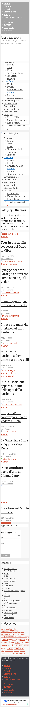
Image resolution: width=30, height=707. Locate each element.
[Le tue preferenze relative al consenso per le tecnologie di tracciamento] (27, 704)
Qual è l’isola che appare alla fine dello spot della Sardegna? (13, 388)
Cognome (3, 549)
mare (22, 639)
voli (25, 653)
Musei (10, 70)
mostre (12, 642)
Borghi (10, 64)
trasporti (7, 653)
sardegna (19, 648)
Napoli (22, 642)
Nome (2, 543)
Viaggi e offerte (11, 109)
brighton (15, 632)
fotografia (27, 637)
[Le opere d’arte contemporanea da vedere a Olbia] (11, 404)
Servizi (7, 9)
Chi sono (8, 6)
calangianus (21, 632)
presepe (21, 645)
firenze (22, 637)
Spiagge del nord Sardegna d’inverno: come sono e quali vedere (15, 276)
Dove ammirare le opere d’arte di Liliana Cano (13, 471)
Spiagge (11, 78)
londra (18, 640)
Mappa (7, 14)
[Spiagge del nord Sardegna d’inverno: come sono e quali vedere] (11, 261)
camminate (3, 634)
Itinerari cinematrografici (15, 96)
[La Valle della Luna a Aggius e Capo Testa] (8, 431)
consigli (18, 634)
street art (8, 651)
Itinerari (11, 92)
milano (26, 640)
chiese (14, 634)
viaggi (21, 653)
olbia (12, 644)
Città (9, 67)
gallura (4, 639)
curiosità (23, 634)
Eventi (10, 86)
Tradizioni (12, 75)
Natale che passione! (17, 120)
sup (12, 651)
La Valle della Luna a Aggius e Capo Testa (14, 444)
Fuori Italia (9, 106)
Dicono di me (10, 11)
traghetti (3, 653)
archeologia (5, 629)
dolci (27, 634)
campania (9, 634)
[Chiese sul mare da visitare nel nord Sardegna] (10, 315)
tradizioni (22, 651)
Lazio (10, 640)
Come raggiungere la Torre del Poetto (14, 303)
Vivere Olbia (13, 117)
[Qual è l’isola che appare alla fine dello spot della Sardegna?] (8, 370)
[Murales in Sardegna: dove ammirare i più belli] (9, 343)
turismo (16, 653)
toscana (16, 651)
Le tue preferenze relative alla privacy (16, 701)
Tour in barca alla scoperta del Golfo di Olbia (13, 246)
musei (17, 642)
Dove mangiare (11, 100)
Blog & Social (13, 122)
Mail (2, 537)
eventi (17, 636)
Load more (6, 523)
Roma (10, 647)
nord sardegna (5, 645)
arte (12, 629)
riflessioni (26, 645)
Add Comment (7, 258)
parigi (17, 645)
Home (7, 3)
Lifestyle (8, 114)
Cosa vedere (10, 62)
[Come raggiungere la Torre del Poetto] (10, 292)
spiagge (3, 651)
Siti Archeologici (15, 73)
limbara (14, 640)
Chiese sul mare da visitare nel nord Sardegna (14, 328)
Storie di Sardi (11, 111)
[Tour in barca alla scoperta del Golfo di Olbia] (9, 233)
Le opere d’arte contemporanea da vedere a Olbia (14, 417)
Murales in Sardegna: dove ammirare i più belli (15, 356)
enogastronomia (7, 637)
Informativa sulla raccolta (10, 704)
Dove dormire (10, 103)
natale (26, 642)
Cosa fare (8, 81)
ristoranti (3, 648)
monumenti (5, 642)
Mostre (10, 84)
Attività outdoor (15, 89)
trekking (11, 653)
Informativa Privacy (13, 17)
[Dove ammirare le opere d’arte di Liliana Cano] (8, 459)
